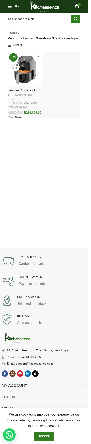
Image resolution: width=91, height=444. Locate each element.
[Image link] (17, 338)
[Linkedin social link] (28, 373)
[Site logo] (45, 6)
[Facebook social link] (5, 373)
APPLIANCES (17, 95)
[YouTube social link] (20, 373)
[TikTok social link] (35, 373)
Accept (44, 436)
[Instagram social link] (12, 373)
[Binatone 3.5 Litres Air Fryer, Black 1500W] (25, 69)
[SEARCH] (75, 19)
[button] (9, 434)
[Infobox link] (44, 261)
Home (12, 32)
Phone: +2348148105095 (24, 357)
